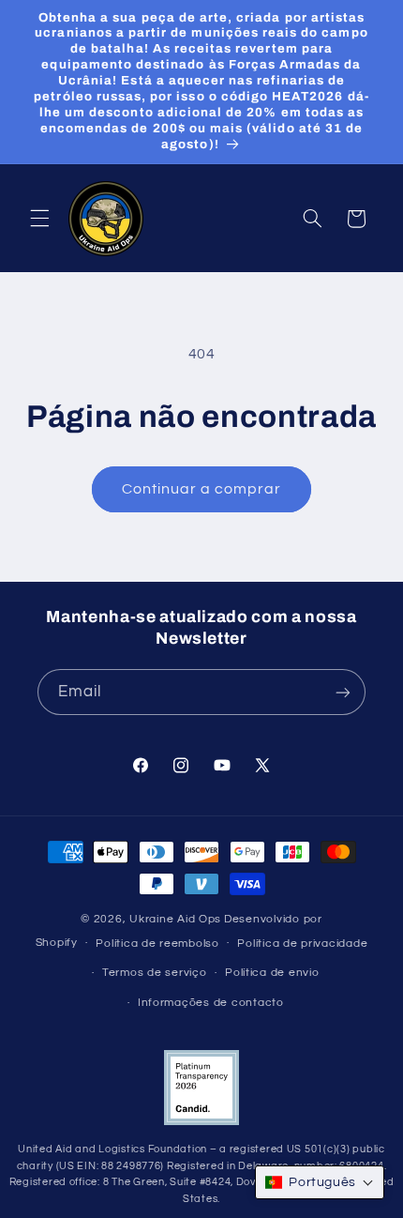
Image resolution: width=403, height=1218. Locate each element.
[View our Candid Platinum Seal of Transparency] (201, 1122)
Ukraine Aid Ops (175, 919)
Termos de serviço (154, 972)
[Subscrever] (343, 692)
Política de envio (272, 972)
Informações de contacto (211, 1002)
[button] (39, 218)
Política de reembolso (157, 943)
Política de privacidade (302, 943)
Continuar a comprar (202, 488)
